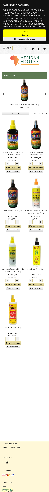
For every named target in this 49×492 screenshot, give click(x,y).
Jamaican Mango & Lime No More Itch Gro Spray (36, 212)
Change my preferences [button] (24, 39)
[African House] (24, 60)
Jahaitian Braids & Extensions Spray (24, 104)
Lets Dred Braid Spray (36, 269)
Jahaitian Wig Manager (13, 211)
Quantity (12, 160)
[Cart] (44, 49)
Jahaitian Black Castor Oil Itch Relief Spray (12, 153)
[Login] (38, 49)
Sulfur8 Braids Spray (12, 327)
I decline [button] (24, 35)
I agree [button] (25, 31)
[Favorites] (32, 49)
